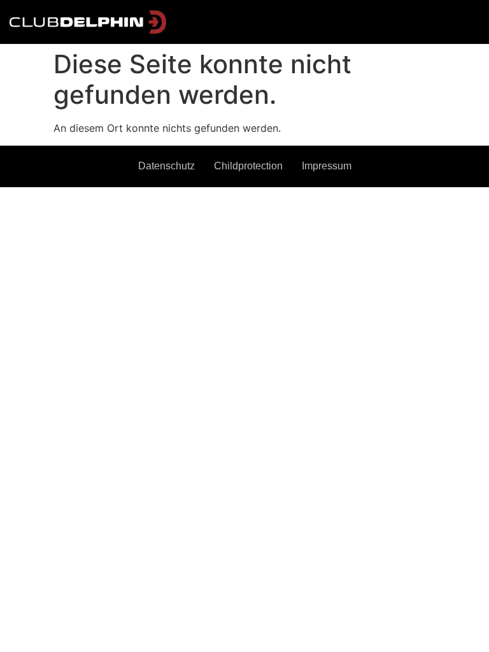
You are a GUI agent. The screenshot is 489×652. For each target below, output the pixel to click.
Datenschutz (166, 165)
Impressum (326, 165)
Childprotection (248, 165)
